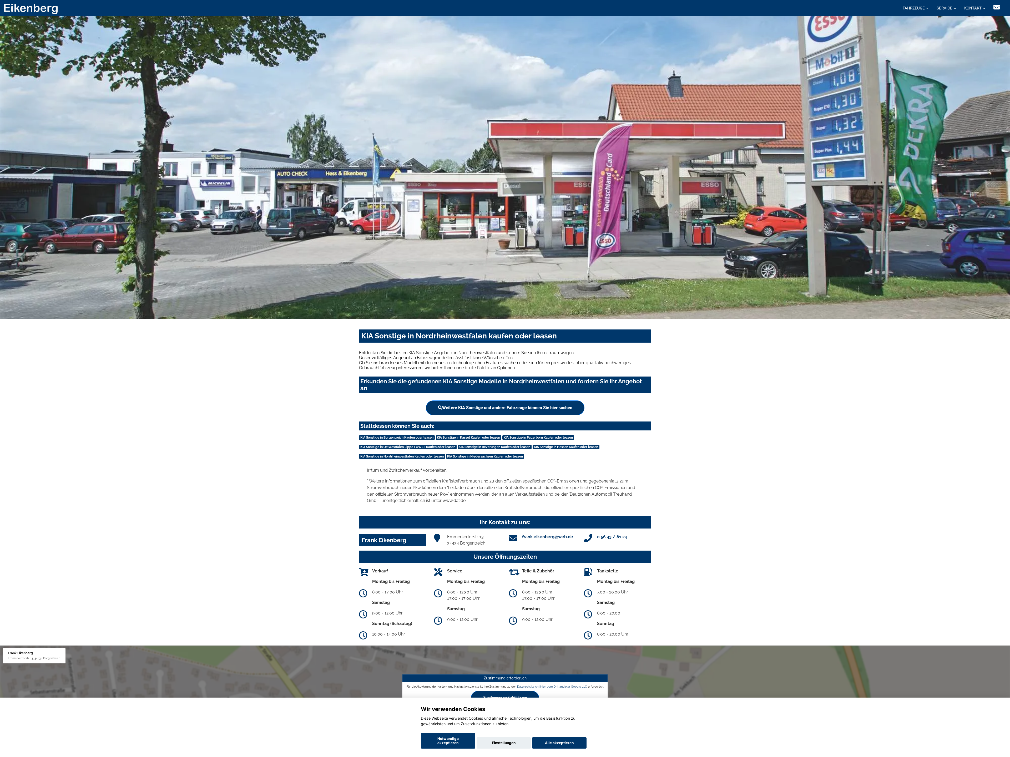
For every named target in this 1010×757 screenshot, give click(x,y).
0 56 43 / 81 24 (612, 536)
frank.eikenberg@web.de (547, 536)
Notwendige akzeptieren (448, 740)
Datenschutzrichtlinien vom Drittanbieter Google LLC (552, 686)
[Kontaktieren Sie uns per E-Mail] (996, 7)
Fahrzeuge (914, 8)
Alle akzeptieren (559, 743)
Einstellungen (504, 743)
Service (944, 8)
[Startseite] (31, 9)
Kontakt (973, 8)
